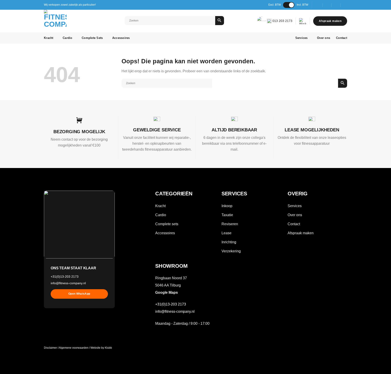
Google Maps (166, 292)
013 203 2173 (282, 21)
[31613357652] (345, 5)
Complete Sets (92, 38)
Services (301, 38)
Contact (341, 38)
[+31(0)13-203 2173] (336, 5)
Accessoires (121, 38)
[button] (302, 21)
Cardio (67, 38)
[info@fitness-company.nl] (327, 5)
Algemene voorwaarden (73, 347)
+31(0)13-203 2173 (65, 276)
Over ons (323, 38)
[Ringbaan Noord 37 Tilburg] (318, 5)
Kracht (48, 38)
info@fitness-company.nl (68, 283)
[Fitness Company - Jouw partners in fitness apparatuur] (64, 21)
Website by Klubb (101, 347)
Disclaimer (50, 347)
